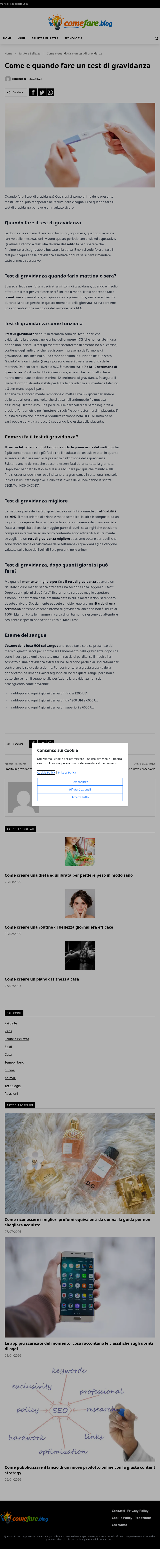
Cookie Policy (46, 772)
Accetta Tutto (80, 797)
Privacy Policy (67, 772)
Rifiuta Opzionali (80, 789)
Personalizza (80, 782)
